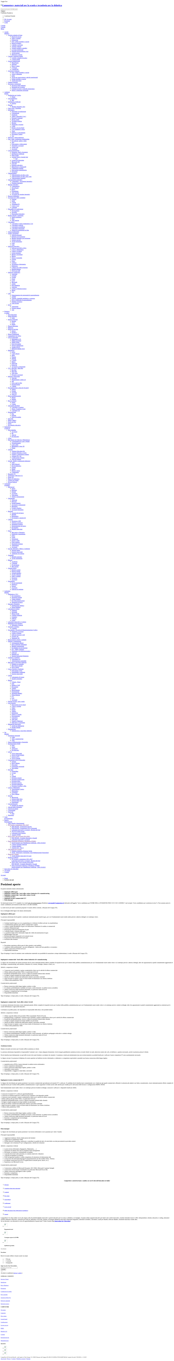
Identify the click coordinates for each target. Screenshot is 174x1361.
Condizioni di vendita (6, 1291)
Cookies (14, 1358)
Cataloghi (3, 1313)
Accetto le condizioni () (11, 1273)
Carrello (3, 27)
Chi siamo (3, 1310)
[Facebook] (5, 1348)
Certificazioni (4, 1322)
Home (6, 878)
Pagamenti (3, 1288)
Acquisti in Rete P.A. (6, 1297)
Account (3, 875)
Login (6, 22)
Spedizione (3, 1282)
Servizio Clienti (5, 1279)
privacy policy (18, 1273)
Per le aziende (4, 1294)
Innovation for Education (62, 1221)
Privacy (9, 1358)
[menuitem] (8, 817)
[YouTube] (5, 1354)
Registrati (7, 21)
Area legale (3, 1358)
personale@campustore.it (56, 903)
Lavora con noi (4, 1325)
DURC (2, 1328)
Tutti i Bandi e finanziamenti (16, 823)
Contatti (3, 1334)
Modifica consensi (21, 1358)
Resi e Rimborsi (5, 1285)
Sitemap (28, 1358)
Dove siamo (4, 1316)
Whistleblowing (5, 1340)
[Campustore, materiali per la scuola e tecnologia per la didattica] (87, 5)
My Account (8, 19)
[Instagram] (5, 1351)
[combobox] (9, 9)
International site (5, 1337)
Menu (2, 29)
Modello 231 (4, 1331)
